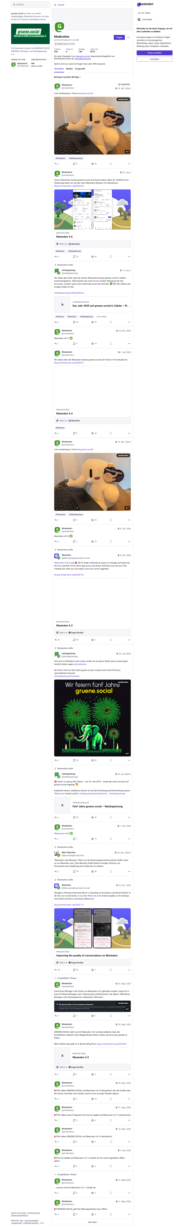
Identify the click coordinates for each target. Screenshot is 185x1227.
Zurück (61, 5)
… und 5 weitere (100, 317)
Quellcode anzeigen (30, 1223)
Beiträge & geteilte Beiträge (66, 77)
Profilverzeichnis (33, 1213)
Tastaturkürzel (16, 1223)
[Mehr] (129, 163)
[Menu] (128, 37)
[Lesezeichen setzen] (111, 163)
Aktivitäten (59, 69)
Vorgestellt (80, 69)
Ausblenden (123, 99)
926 (56, 51)
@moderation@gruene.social (65, 40)
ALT (127, 152)
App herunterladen (31, 1221)
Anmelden (154, 59)
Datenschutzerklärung (19, 1215)
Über (24, 1213)
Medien (69, 69)
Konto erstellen (155, 53)
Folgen (119, 37)
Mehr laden (92, 1222)
